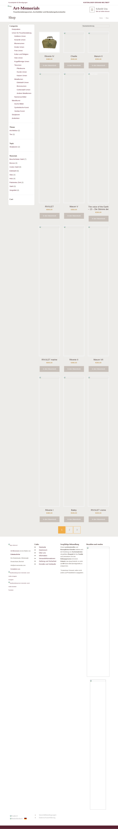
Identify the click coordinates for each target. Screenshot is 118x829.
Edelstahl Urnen (23, 82)
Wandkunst (16, 100)
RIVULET (49, 206)
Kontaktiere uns (15, 569)
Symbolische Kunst (21, 107)
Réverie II (73, 359)
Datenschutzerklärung (47, 818)
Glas (11, 175)
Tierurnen (17, 65)
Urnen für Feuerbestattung (21, 33)
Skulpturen (16, 115)
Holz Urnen (18, 58)
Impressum (43, 550)
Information (43, 555)
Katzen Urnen (22, 75)
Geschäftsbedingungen (47, 815)
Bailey (74, 510)
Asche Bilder (19, 104)
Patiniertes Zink (15, 182)
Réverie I (49, 510)
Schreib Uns (102, 9)
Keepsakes (16, 29)
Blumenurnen (19, 43)
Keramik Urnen (19, 40)
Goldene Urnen (20, 36)
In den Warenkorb (49, 65)
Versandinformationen (47, 558)
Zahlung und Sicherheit (47, 561)
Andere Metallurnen (24, 93)
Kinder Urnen (19, 47)
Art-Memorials (15, 551)
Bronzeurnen (21, 86)
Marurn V (74, 206)
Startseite (42, 547)
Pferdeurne (21, 68)
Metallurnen (18, 79)
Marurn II (98, 56)
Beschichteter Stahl (17, 159)
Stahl (11, 186)
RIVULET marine (49, 359)
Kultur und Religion (21, 54)
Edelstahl (13, 171)
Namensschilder (20, 97)
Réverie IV (49, 56)
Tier (11, 134)
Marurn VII (98, 359)
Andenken (16, 118)
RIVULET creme (98, 510)
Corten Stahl (14, 167)
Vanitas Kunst (19, 111)
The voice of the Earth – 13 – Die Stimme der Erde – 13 (98, 209)
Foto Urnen (18, 50)
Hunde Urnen (22, 72)
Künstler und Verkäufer (47, 564)
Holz (11, 178)
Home (101, 18)
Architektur (13, 130)
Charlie (74, 56)
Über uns (42, 553)
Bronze (12, 163)
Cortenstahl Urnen (23, 90)
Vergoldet (13, 190)
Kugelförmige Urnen (21, 61)
